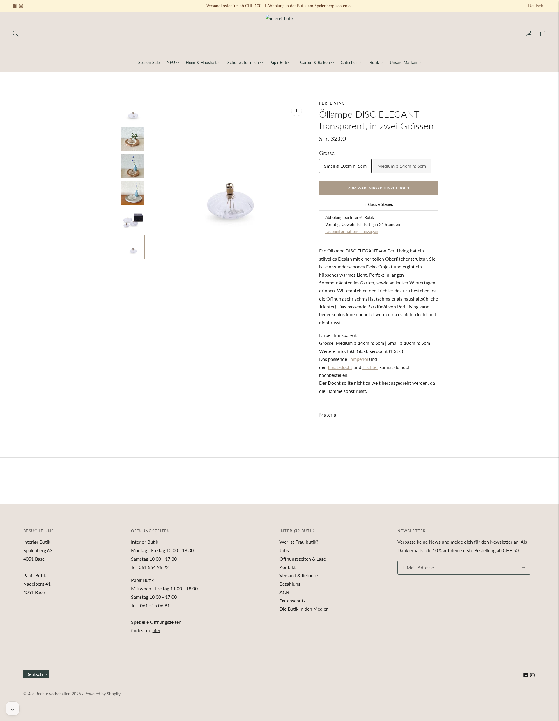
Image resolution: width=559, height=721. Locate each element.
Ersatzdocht (340, 367)
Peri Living (332, 103)
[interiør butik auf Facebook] (15, 6)
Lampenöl (358, 359)
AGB (284, 592)
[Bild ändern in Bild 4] (132, 193)
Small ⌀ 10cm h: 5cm (345, 166)
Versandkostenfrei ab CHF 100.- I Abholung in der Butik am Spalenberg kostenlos (279, 5)
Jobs (284, 550)
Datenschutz (292, 600)
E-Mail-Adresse (416, 561)
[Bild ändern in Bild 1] (132, 111)
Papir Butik (279, 62)
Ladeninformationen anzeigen (351, 231)
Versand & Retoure (299, 575)
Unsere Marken (403, 62)
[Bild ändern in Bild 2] (132, 139)
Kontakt (288, 567)
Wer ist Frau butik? (299, 542)
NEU (171, 62)
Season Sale (149, 62)
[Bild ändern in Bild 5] (132, 220)
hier (156, 630)
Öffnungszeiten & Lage (303, 558)
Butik (374, 62)
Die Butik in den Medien (304, 609)
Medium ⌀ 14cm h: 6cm (402, 166)
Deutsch (535, 5)
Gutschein (350, 62)
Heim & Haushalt (201, 62)
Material (328, 414)
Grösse (327, 153)
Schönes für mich (243, 62)
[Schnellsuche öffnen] (16, 33)
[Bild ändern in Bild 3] (132, 166)
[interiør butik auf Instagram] (21, 6)
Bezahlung (290, 583)
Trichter (370, 367)
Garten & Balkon (315, 62)
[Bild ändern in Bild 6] (132, 247)
